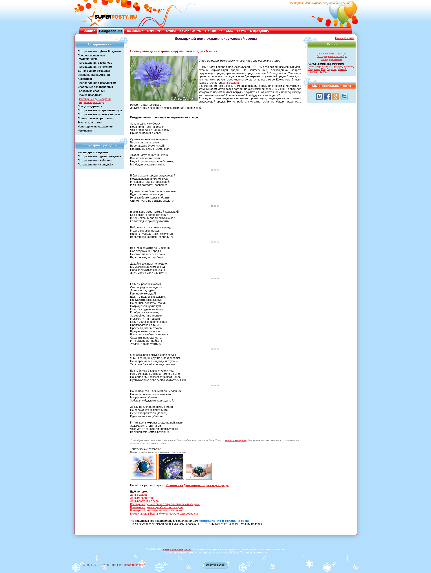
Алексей (326, 66)
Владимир (314, 69)
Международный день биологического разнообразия (164, 513)
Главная (89, 31)
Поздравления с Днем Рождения (99, 51)
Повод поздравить (90, 106)
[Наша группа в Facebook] (327, 96)
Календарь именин (331, 59)
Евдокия (331, 69)
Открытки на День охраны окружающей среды (197, 485)
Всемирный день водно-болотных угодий (156, 507)
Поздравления (110, 31)
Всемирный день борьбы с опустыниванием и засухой (165, 504)
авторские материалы (177, 549)
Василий (348, 66)
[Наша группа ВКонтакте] (319, 96)
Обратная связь (215, 565)
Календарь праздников (93, 152)
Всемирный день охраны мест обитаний (156, 510)
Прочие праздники (90, 95)
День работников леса (144, 501)
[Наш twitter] (344, 96)
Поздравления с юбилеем (95, 62)
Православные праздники (95, 118)
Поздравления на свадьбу (95, 164)
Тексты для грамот (90, 122)
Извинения (85, 130)
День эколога (138, 494)
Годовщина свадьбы (91, 91)
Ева (323, 69)
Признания (213, 31)
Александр (314, 66)
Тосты (241, 31)
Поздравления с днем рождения (99, 156)
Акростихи (85, 78)
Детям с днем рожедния (94, 70)
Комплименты (190, 31)
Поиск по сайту (344, 38)
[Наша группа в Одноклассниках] (335, 96)
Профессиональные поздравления (91, 57)
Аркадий (337, 66)
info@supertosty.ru (135, 564)
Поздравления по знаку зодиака (99, 114)
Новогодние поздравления (95, 126)
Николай (313, 72)
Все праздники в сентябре (332, 56)
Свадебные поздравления (95, 87)
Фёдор (323, 72)
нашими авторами (235, 440)
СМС (229, 31)
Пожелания (134, 31)
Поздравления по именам (95, 66)
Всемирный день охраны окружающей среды (95, 101)
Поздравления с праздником (97, 83)
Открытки (155, 31)
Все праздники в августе (332, 53)
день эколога (230, 82)
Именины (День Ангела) (94, 74)
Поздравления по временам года (100, 110)
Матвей (342, 69)
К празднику (259, 31)
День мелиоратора (142, 497)
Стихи (171, 31)
